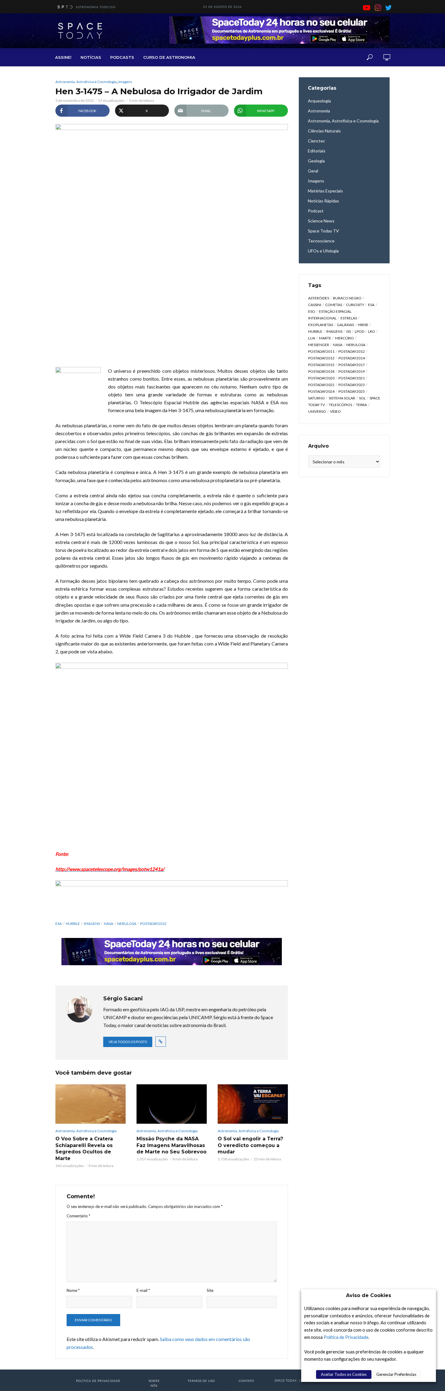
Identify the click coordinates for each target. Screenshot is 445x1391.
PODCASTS (122, 57)
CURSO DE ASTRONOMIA (169, 57)
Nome (73, 1290)
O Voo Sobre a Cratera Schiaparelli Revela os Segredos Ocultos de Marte (84, 1148)
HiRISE (363, 324)
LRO (371, 331)
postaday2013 (321, 358)
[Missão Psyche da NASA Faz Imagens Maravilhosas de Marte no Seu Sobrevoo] (172, 1104)
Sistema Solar (342, 398)
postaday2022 (321, 384)
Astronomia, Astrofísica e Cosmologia (86, 81)
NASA (108, 923)
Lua (311, 338)
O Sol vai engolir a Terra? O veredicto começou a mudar (250, 1145)
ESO (311, 311)
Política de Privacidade (346, 1337)
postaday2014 (351, 358)
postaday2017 (351, 364)
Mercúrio (344, 338)
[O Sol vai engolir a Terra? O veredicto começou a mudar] (253, 1104)
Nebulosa (126, 923)
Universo (317, 411)
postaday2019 (351, 371)
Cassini (314, 304)
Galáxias (345, 324)
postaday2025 (351, 391)
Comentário (78, 1215)
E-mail (143, 1290)
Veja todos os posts (128, 1041)
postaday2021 (351, 378)
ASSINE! (63, 57)
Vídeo (335, 411)
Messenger (318, 344)
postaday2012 (153, 923)
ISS (348, 331)
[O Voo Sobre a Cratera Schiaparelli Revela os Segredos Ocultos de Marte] (90, 1104)
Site (210, 1290)
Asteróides (318, 298)
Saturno (316, 398)
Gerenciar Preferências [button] (396, 1374)
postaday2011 (321, 351)
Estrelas (349, 318)
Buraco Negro (347, 298)
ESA (58, 923)
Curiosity (355, 304)
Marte (325, 338)
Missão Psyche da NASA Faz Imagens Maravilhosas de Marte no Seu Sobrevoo (171, 1145)
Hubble (73, 923)
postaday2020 (321, 378)
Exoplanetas (320, 324)
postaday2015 (321, 364)
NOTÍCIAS (91, 57)
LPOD (359, 331)
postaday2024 (321, 391)
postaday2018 (321, 371)
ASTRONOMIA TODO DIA (96, 7)
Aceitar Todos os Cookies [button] (344, 1374)
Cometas (333, 304)
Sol (362, 398)
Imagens (125, 81)
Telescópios (340, 404)
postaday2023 (351, 384)
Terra (361, 404)
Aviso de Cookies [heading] (368, 1295)
